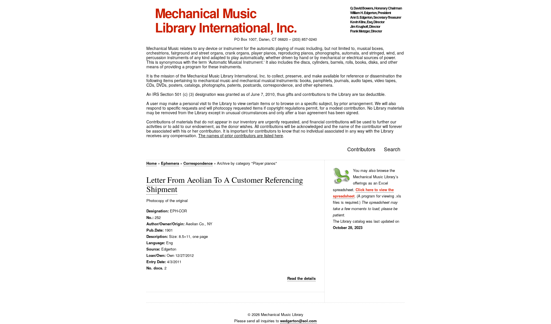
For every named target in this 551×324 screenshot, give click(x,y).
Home (151, 163)
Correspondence (198, 163)
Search (392, 149)
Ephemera (170, 163)
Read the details (301, 278)
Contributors (361, 149)
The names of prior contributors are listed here (240, 135)
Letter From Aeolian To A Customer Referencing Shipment (224, 184)
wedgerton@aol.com (298, 320)
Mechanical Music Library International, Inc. (226, 20)
